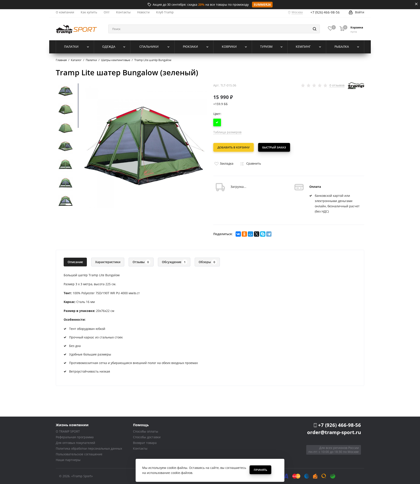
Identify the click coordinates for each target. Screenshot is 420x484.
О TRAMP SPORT (68, 431)
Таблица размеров (227, 132)
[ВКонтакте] (238, 234)
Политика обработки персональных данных (89, 448)
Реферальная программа (75, 437)
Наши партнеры (68, 460)
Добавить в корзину (233, 147)
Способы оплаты (145, 431)
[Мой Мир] (250, 234)
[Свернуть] (416, 4)
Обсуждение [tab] (174, 262)
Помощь (141, 424)
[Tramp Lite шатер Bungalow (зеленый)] (144, 145)
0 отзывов (337, 85)
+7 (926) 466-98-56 (325, 12)
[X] (256, 234)
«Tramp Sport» (82, 476)
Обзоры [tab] (207, 262)
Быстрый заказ (274, 147)
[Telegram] (268, 234)
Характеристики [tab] (107, 262)
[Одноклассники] (244, 234)
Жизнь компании (72, 424)
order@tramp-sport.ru (334, 432)
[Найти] (314, 29)
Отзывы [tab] (141, 262)
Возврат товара (145, 443)
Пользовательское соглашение (79, 454)
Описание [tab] (75, 262)
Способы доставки (147, 437)
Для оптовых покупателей (75, 443)
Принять (260, 470)
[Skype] (262, 234)
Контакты (140, 448)
